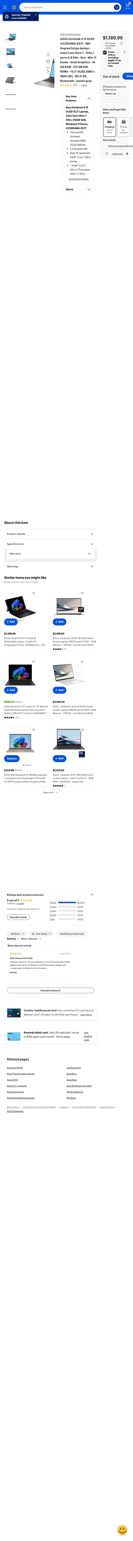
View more (48, 792)
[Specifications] (92, 544)
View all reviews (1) (51, 990)
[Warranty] (89, 553)
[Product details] (92, 534)
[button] (42, 74)
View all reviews (18, 917)
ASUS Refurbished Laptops (21, 1097)
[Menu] (5, 7)
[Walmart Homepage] (14, 7)
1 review (20, 903)
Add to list (117, 153)
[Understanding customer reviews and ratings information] (38, 908)
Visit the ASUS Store (70, 34)
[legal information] (121, 43)
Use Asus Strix (73, 1067)
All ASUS (71, 1097)
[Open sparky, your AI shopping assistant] (122, 1530)
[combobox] (70, 7)
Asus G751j (12, 1079)
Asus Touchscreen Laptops (21, 1073)
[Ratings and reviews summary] (92, 893)
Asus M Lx (71, 1073)
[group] (73, 85)
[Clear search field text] (112, 7)
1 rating (84, 85)
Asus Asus (71, 1079)
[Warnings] (92, 566)
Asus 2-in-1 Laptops (17, 1085)
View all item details (79, 179)
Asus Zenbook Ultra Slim (79, 1085)
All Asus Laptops (15, 1091)
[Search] (116, 7)
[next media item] (48, 71)
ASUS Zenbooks (74, 1091)
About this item (16, 523)
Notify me (111, 93)
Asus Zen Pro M (15, 1067)
